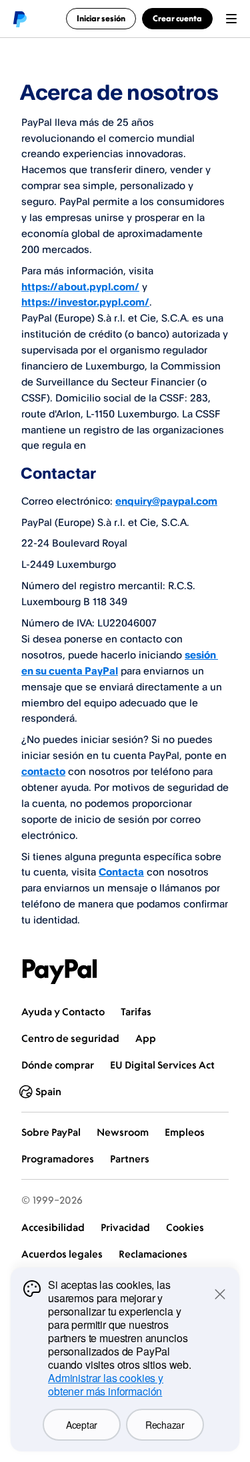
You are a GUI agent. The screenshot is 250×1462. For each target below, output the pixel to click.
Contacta (121, 871)
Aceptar (81, 1424)
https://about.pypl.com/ (80, 286)
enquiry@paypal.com (166, 501)
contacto (43, 771)
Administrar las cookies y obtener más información (105, 1384)
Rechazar (165, 1424)
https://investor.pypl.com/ (85, 302)
